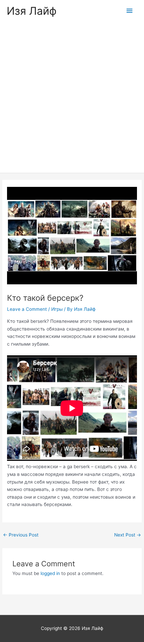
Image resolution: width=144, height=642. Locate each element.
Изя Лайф (32, 10)
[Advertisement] (72, 97)
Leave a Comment (27, 309)
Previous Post (21, 535)
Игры (57, 309)
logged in (50, 573)
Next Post (127, 535)
